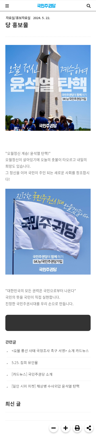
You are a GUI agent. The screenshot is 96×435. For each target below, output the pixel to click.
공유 (88, 427)
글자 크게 (65, 427)
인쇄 (77, 427)
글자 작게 (53, 427)
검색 (89, 5)
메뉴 (7, 5)
